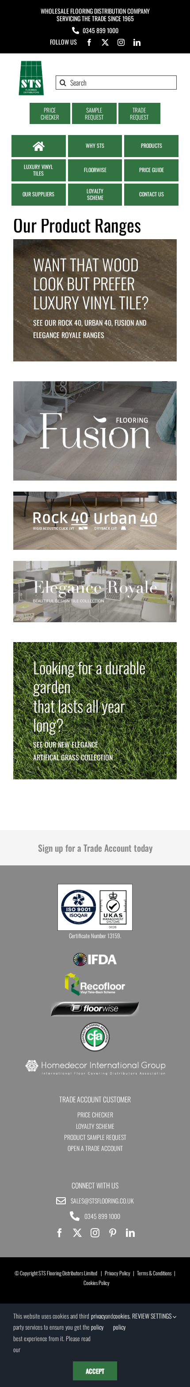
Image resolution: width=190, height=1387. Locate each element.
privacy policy (98, 1321)
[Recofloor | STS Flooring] (95, 975)
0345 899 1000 (100, 30)
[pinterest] (112, 1233)
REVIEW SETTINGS (152, 1315)
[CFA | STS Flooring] (95, 1025)
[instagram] (121, 42)
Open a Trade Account (95, 1148)
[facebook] (89, 42)
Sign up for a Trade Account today (95, 847)
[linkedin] (137, 42)
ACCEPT (95, 1371)
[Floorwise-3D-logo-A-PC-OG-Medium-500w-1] (95, 1005)
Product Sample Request (95, 1137)
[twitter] (105, 42)
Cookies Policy (97, 1282)
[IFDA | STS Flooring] (95, 955)
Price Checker (95, 1114)
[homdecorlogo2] (95, 1061)
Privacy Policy (117, 1273)
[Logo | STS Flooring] (31, 63)
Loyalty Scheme (95, 1126)
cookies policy (121, 1321)
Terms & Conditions (154, 1273)
